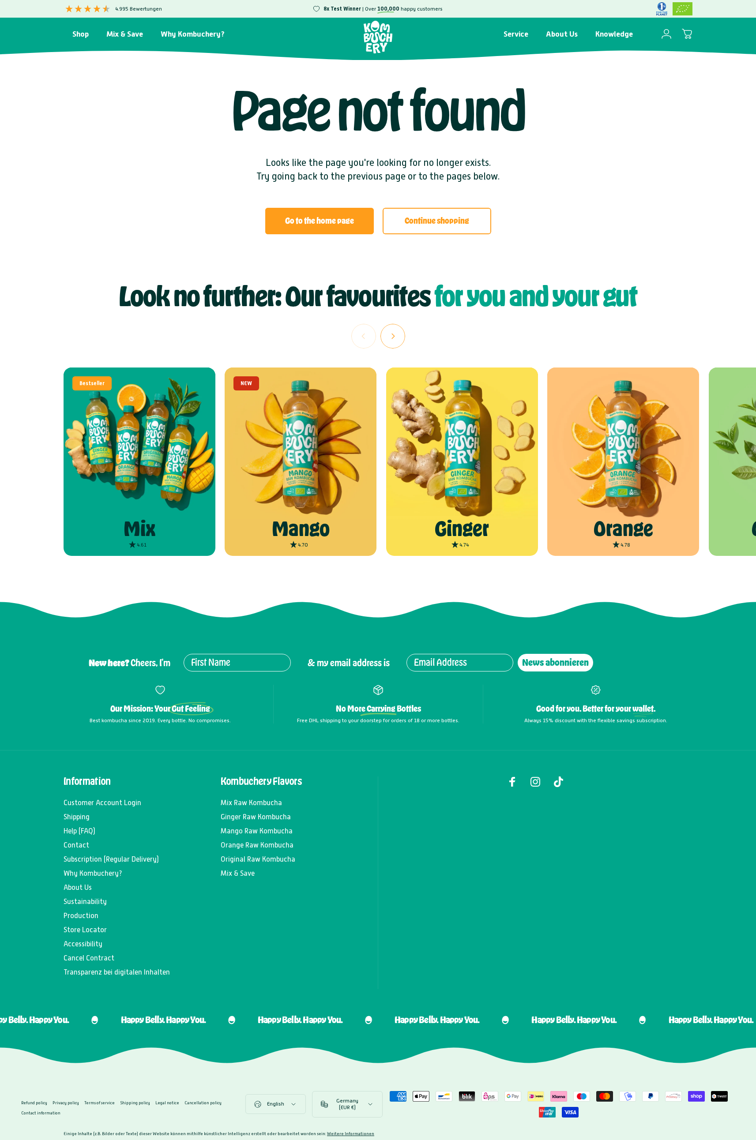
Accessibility (83, 944)
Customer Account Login (102, 803)
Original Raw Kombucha (258, 859)
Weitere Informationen (350, 1133)
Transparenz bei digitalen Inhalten (117, 972)
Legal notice (167, 1102)
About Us (78, 887)
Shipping (77, 817)
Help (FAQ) (79, 831)
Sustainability (85, 901)
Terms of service (99, 1102)
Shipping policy (135, 1102)
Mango (301, 528)
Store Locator (85, 930)
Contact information (40, 1112)
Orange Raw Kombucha (257, 845)
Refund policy (34, 1102)
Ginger (462, 528)
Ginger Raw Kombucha (256, 817)
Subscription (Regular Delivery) (111, 859)
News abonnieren (555, 662)
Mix (139, 528)
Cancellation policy (203, 1102)
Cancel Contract (89, 958)
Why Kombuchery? (93, 873)
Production (81, 915)
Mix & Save (238, 873)
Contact (76, 845)
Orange (623, 528)
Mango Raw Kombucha (257, 831)
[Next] (392, 336)
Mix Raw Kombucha (251, 803)
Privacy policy (66, 1102)
